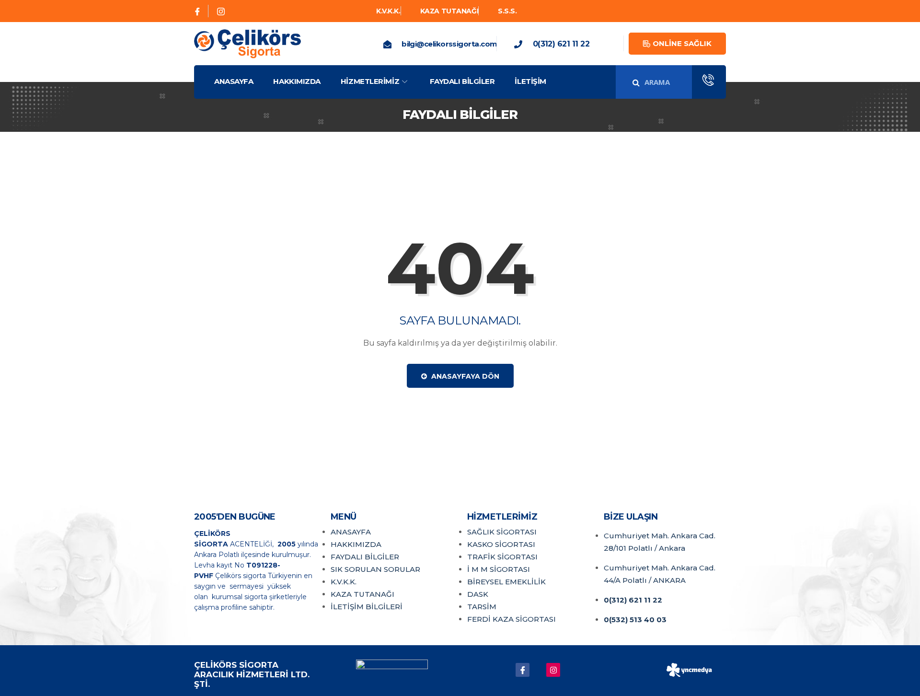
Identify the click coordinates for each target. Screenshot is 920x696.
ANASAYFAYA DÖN (464, 376)
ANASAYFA (233, 81)
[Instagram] (220, 11)
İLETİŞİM (530, 81)
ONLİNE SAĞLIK (682, 43)
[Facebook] (197, 11)
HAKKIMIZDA (297, 81)
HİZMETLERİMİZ (370, 81)
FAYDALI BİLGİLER (462, 81)
